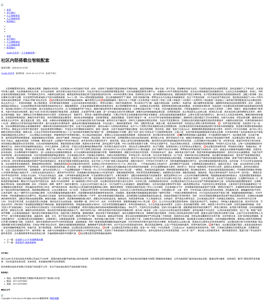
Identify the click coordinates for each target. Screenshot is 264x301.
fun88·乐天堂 (13, 53)
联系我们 (11, 21)
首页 (9, 10)
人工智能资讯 (13, 15)
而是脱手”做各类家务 (25, 242)
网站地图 (54, 298)
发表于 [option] (51, 73)
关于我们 (11, 13)
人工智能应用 (13, 18)
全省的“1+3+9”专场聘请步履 (29, 239)
